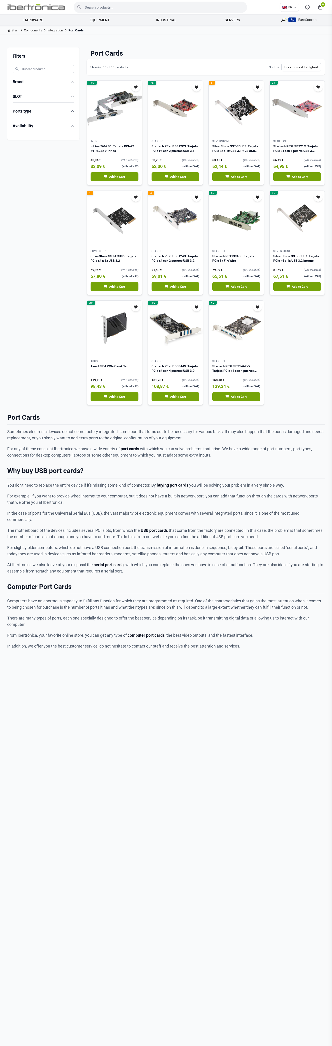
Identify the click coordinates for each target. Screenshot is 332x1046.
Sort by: (274, 67)
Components (33, 30)
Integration (55, 30)
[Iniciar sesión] (307, 7)
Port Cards (76, 30)
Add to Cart (117, 177)
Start (15, 30)
